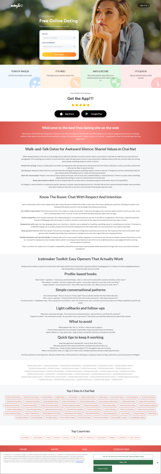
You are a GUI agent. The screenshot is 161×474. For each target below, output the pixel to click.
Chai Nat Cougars (54, 368)
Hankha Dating (103, 397)
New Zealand (102, 437)
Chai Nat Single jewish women (78, 377)
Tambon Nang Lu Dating (109, 405)
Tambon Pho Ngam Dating (33, 409)
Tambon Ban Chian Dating (14, 401)
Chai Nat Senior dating (82, 374)
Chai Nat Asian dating (50, 365)
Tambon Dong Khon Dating (87, 401)
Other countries (135, 437)
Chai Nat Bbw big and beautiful (70, 365)
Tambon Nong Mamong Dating (148, 405)
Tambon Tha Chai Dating (127, 409)
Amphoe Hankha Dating (13, 397)
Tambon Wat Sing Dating (110, 413)
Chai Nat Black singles (105, 365)
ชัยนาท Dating (152, 413)
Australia (57, 437)
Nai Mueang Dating (132, 397)
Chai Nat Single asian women (101, 374)
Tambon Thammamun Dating (145, 409)
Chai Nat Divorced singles (70, 368)
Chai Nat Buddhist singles (123, 365)
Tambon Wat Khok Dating (92, 413)
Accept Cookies (103, 469)
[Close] (157, 462)
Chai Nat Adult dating (34, 365)
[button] (143, 5)
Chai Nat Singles (117, 379)
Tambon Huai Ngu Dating (30, 405)
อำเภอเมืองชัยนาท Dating (137, 417)
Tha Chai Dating (125, 413)
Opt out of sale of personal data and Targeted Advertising (123, 456)
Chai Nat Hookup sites (123, 368)
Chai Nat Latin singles (90, 371)
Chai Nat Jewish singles (74, 371)
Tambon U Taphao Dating (31, 413)
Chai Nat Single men (45, 379)
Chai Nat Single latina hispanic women (103, 377)
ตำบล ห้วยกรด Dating (85, 417)
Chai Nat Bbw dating (89, 365)
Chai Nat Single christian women (55, 377)
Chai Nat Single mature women (127, 377)
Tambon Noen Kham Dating (127, 405)
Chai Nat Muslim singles (65, 374)
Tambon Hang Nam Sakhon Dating (108, 401)
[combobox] (59, 38)
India (74, 437)
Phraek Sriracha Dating (148, 397)
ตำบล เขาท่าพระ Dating (101, 417)
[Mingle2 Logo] (17, 5)
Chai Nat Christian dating (37, 368)
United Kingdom (38, 437)
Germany (66, 437)
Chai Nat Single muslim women (64, 379)
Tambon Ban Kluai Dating (32, 401)
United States (25, 437)
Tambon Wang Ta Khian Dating (72, 413)
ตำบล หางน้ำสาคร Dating (67, 417)
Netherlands (90, 437)
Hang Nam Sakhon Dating (88, 397)
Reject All (123, 462)
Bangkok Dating (59, 397)
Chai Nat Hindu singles (106, 368)
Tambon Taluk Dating (110, 409)
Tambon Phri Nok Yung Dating (74, 409)
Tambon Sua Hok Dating (94, 409)
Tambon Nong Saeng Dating (14, 409)
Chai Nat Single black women (122, 374)
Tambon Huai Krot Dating (11, 405)
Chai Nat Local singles (127, 371)
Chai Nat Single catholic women (31, 377)
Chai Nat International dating (34, 371)
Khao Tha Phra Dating (117, 397)
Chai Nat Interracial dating (55, 371)
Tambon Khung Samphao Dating (70, 405)
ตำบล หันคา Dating (51, 417)
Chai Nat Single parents (84, 379)
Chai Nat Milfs (50, 374)
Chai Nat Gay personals (88, 368)
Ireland (81, 437)
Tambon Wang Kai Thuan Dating (51, 413)
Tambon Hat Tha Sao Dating (146, 401)
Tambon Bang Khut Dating (50, 401)
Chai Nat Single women (102, 379)
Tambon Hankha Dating (128, 401)
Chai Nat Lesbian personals (109, 371)
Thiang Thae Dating (138, 413)
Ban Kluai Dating (47, 397)
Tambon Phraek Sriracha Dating (54, 409)
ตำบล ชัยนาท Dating (22, 417)
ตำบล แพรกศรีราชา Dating (119, 417)
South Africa (122, 437)
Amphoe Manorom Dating (31, 397)
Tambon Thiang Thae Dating (13, 413)
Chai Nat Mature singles (35, 374)
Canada (48, 437)
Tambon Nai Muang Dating (91, 405)
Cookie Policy (79, 461)
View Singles (59, 55)
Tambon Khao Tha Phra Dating (49, 405)
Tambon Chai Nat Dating (69, 401)
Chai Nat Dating (72, 397)
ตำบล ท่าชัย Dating (37, 417)
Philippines (112, 437)
